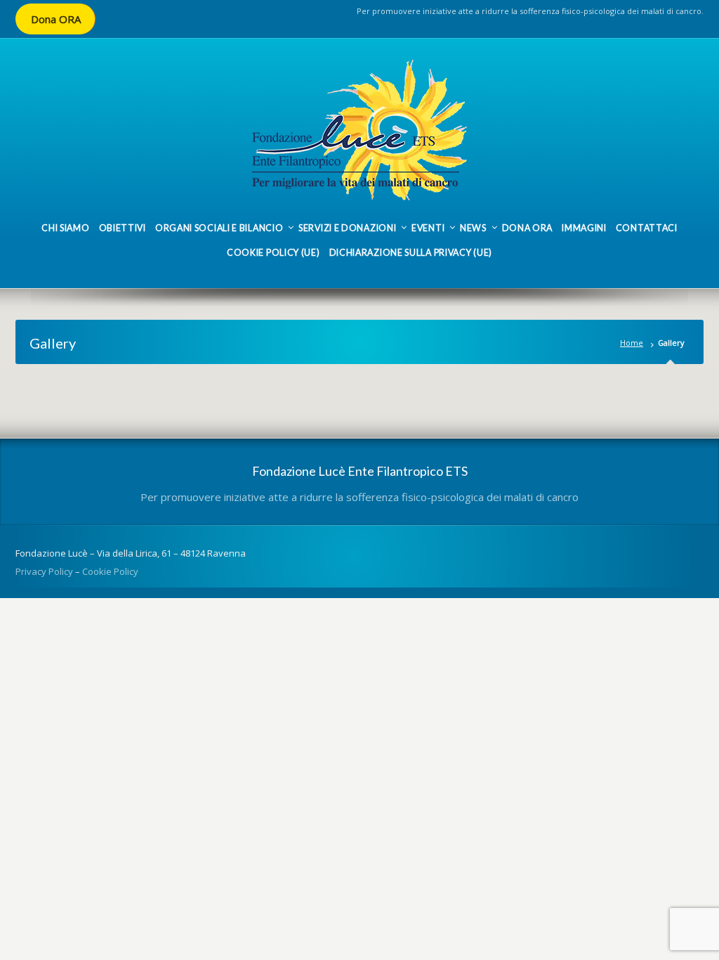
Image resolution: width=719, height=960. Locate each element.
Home (631, 342)
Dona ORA (56, 19)
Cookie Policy (110, 571)
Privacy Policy (44, 571)
